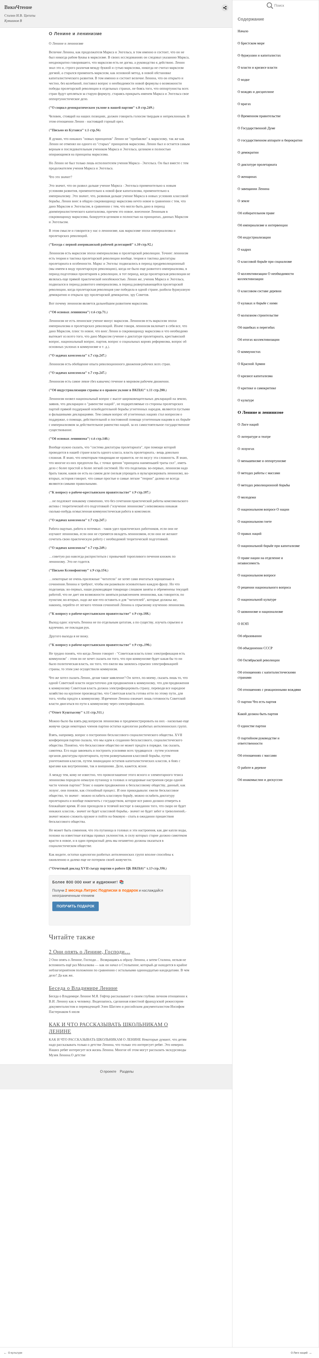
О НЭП (243, 623)
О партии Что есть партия (257, 701)
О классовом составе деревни (259, 291)
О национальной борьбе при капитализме (269, 545)
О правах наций (249, 533)
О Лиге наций (248, 424)
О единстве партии (252, 726)
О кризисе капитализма (255, 375)
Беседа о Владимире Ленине (83, 987)
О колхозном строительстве (258, 315)
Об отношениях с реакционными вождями (269, 689)
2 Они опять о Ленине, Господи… (89, 951)
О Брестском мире (251, 43)
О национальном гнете (255, 521)
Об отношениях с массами (257, 755)
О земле (243, 200)
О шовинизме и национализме (260, 611)
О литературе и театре (254, 436)
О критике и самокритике (257, 388)
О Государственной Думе (256, 128)
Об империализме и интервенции (263, 225)
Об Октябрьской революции (259, 660)
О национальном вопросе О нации (263, 509)
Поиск (275, 5)
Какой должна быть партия (258, 713)
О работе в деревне (252, 767)
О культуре (246, 400)
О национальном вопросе (257, 575)
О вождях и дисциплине (256, 91)
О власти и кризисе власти (257, 67)
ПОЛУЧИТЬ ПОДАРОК (75, 906)
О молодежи (247, 497)
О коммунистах (249, 351)
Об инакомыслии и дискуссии (260, 779)
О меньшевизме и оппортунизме (262, 460)
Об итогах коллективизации (259, 339)
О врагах (244, 103)
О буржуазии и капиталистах (259, 55)
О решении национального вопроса (264, 587)
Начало (243, 31)
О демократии (248, 152)
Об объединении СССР (255, 648)
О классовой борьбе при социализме (265, 261)
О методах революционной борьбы (264, 485)
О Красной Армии (251, 363)
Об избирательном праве (256, 213)
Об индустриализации (254, 237)
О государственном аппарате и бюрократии (270, 140)
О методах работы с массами (259, 473)
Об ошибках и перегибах (256, 327)
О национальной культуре (257, 599)
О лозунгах (246, 448)
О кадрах (244, 249)
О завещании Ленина (253, 188)
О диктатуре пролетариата (257, 164)
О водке (244, 79)
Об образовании (250, 635)
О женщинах (247, 176)
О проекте (108, 1071)
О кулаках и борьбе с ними (258, 303)
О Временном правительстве (259, 116)
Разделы (127, 1071)
